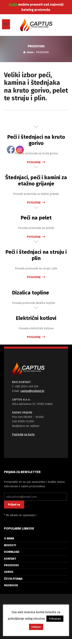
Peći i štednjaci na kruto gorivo (36, 140)
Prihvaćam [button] (55, 618)
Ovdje (13, 4)
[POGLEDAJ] (36, 127)
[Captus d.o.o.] (36, 24)
